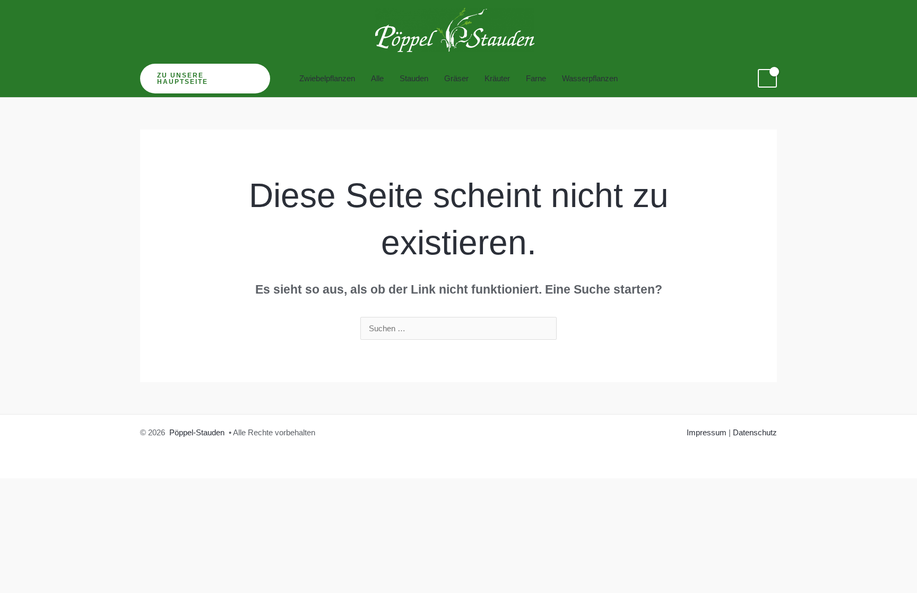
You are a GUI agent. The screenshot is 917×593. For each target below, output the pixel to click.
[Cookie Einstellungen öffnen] (23, 579)
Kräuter (497, 78)
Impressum (706, 432)
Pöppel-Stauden (196, 432)
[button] (205, 78)
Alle (377, 78)
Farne (536, 78)
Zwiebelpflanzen (327, 78)
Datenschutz (755, 432)
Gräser (456, 78)
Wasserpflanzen (590, 78)
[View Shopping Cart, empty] (767, 78)
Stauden (414, 78)
